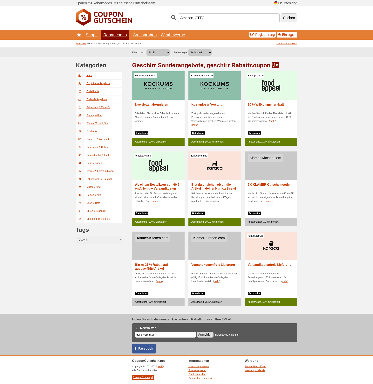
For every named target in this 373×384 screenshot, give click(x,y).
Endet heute (92, 91)
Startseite (81, 43)
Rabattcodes (115, 34)
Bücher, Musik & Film (97, 123)
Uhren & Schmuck (95, 211)
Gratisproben (145, 34)
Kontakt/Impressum (198, 366)
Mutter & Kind (93, 187)
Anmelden (205, 334)
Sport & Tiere (93, 203)
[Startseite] (78, 34)
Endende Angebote (96, 99)
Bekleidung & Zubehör (98, 107)
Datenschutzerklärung (227, 334)
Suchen (289, 18)
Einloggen (288, 35)
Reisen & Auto (93, 195)
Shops (92, 34)
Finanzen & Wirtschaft (97, 139)
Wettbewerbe (173, 34)
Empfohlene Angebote (98, 83)
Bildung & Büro (94, 115)
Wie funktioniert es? (286, 43)
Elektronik (91, 131)
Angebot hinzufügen (255, 366)
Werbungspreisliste (255, 370)
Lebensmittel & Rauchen (99, 179)
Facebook (145, 348)
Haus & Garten (94, 163)
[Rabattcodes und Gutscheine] (104, 25)
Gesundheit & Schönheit (99, 155)
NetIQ (161, 366)
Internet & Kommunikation (100, 171)
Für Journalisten (197, 374)
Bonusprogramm (197, 370)
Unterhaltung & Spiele (98, 219)
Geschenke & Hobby (97, 147)
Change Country (141, 377)
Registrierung (264, 35)
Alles (89, 75)
